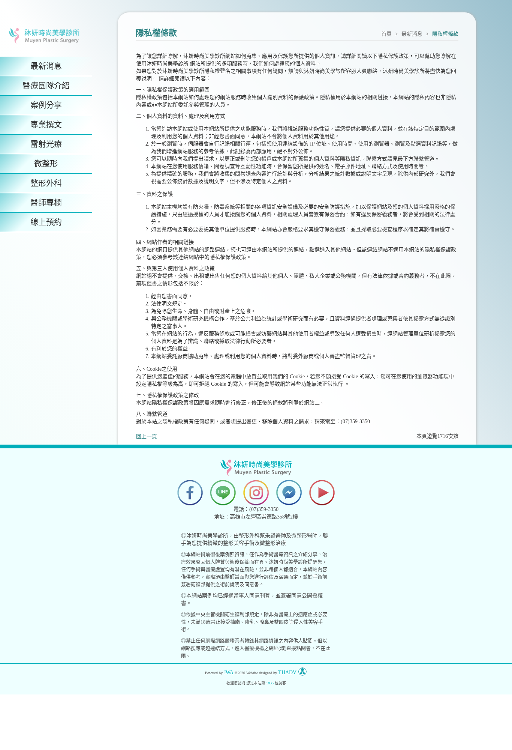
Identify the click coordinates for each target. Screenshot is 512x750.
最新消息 (411, 34)
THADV (287, 672)
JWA (229, 672)
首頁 (386, 34)
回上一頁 (146, 436)
